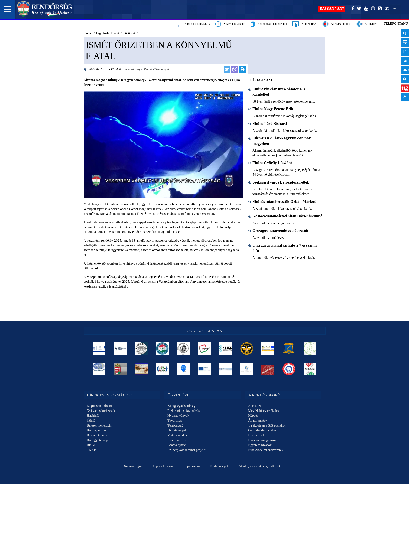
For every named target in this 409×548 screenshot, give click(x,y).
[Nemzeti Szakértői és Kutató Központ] (226, 348)
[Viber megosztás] (234, 69)
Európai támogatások (196, 23)
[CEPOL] (99, 369)
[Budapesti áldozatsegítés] (310, 348)
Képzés (253, 415)
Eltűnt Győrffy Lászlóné (272, 162)
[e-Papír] (205, 348)
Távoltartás (174, 420)
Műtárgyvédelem (178, 435)
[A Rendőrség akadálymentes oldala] (386, 8)
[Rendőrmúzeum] (184, 348)
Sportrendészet (177, 440)
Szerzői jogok (133, 466)
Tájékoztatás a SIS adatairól (266, 425)
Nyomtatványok (178, 415)
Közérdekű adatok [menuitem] (405, 79)
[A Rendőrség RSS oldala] (379, 8)
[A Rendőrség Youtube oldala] (365, 8)
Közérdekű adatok (233, 23)
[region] (163, 177)
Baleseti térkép (97, 435)
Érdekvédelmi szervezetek (265, 450)
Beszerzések (256, 435)
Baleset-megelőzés (99, 425)
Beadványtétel (177, 445)
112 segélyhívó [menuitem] (405, 88)
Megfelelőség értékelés (263, 410)
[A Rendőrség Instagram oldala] (372, 8)
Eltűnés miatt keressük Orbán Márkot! (284, 201)
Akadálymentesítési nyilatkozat (259, 466)
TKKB (91, 450)
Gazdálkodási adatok (262, 430)
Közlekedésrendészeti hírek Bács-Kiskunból (288, 216)
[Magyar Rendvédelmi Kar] (120, 369)
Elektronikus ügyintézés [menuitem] (405, 42)
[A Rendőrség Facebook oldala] (352, 8)
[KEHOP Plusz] (99, 348)
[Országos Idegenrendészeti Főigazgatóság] (162, 348)
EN (395, 8)
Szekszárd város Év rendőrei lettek (280, 182)
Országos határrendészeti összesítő (280, 230)
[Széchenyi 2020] (184, 369)
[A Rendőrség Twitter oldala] (358, 8)
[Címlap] (44, 9)
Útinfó (91, 420)
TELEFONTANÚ (396, 23)
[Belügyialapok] (268, 348)
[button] (7, 9)
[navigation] (405, 67)
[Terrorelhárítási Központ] (247, 348)
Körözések (370, 23)
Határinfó (93, 415)
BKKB (91, 445)
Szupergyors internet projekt (186, 450)
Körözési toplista (340, 23)
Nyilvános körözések (101, 410)
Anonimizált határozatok (271, 23)
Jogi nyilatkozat (163, 466)
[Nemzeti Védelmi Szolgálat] (310, 369)
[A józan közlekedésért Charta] (268, 369)
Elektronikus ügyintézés (183, 410)
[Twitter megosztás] (227, 69)
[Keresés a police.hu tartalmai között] (405, 33)
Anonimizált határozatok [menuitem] (405, 52)
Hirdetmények (177, 430)
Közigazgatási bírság (181, 406)
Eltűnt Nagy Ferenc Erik (272, 109)
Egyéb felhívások (260, 445)
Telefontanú (175, 425)
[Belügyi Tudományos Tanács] (120, 348)
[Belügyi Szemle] (141, 348)
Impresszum (192, 466)
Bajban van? (332, 8)
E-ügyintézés (308, 23)
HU (403, 8)
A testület (254, 406)
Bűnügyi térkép (97, 440)
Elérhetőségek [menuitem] (405, 61)
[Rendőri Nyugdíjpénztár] (141, 369)
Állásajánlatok (257, 420)
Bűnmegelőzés (97, 430)
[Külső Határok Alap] (247, 369)
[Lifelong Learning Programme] (205, 369)
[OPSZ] (162, 369)
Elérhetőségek (219, 466)
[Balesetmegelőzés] (289, 369)
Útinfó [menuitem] (405, 70)
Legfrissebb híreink (100, 406)
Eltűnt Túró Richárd (269, 123)
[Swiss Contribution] (226, 369)
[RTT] (289, 348)
